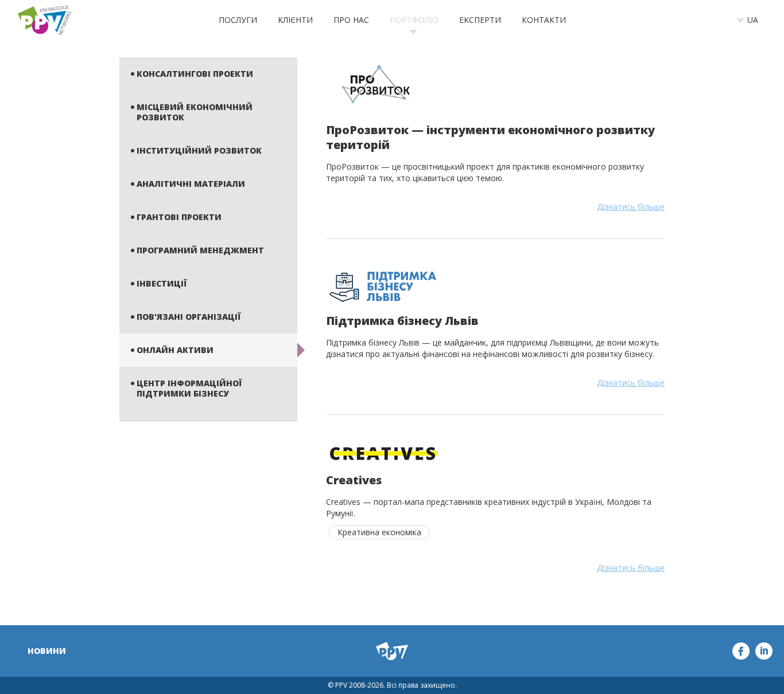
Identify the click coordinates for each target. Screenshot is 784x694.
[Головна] (44, 20)
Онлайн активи (175, 349)
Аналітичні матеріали (191, 183)
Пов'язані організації (188, 316)
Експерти (480, 19)
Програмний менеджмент (200, 250)
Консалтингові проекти (195, 73)
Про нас (351, 19)
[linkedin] (764, 651)
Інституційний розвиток (199, 150)
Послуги (238, 19)
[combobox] (751, 20)
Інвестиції (162, 283)
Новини (47, 650)
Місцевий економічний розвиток (195, 112)
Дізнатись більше (631, 206)
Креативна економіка (379, 532)
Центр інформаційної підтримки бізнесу (189, 388)
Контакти (544, 19)
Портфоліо (414, 19)
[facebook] (741, 651)
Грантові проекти (179, 216)
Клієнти (295, 19)
